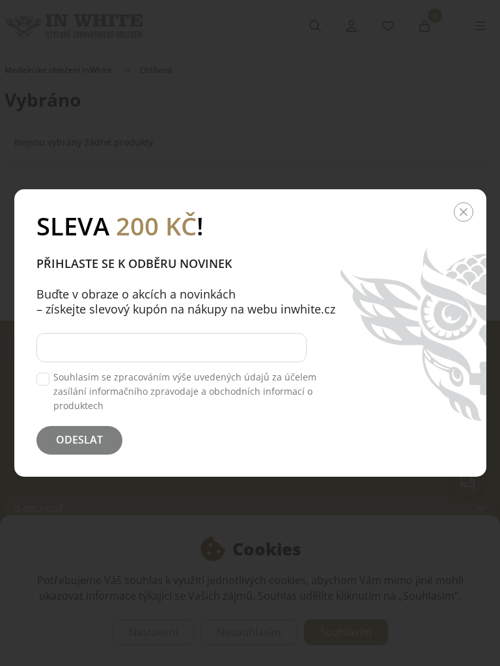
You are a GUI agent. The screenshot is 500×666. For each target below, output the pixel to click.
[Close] (463, 212)
